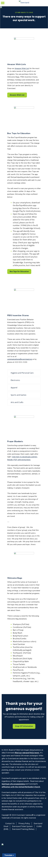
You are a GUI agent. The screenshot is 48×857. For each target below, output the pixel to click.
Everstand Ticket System (22, 826)
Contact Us (10, 823)
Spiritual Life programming (13, 784)
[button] (2, 2)
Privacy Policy (24, 823)
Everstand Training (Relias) (23, 829)
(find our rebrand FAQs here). (27, 753)
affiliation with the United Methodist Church (21, 787)
